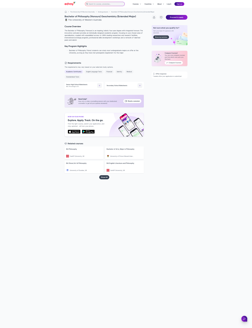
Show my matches (161, 37)
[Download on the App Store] (74, 132)
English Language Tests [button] (94, 71)
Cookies (147, 317)
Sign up (179, 4)
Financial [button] (109, 71)
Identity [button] (119, 71)
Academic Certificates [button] (74, 71)
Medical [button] (129, 71)
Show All (104, 177)
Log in (169, 4)
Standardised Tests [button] (72, 77)
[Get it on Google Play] (88, 132)
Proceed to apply (176, 17)
